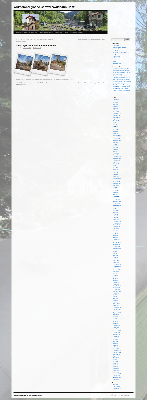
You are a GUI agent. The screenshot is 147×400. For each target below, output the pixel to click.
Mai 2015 (115, 341)
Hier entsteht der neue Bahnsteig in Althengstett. (92, 39)
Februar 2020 (116, 239)
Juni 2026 (115, 103)
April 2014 (115, 365)
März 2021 (115, 216)
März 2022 (115, 194)
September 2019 (117, 248)
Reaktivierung (38, 79)
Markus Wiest (37, 48)
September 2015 (117, 334)
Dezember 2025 (117, 113)
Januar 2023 (116, 176)
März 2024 (115, 151)
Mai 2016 (115, 320)
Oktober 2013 (116, 375)
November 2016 (117, 309)
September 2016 (117, 313)
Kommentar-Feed (117, 388)
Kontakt (66, 32)
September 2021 (117, 205)
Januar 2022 (116, 198)
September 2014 (117, 356)
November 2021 (117, 201)
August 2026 (116, 99)
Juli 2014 (115, 359)
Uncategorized (116, 59)
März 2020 (115, 237)
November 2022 (117, 180)
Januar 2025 (116, 133)
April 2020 (115, 235)
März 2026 (115, 108)
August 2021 (116, 207)
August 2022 (116, 185)
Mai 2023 (115, 169)
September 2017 (117, 291)
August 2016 (116, 314)
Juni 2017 (115, 296)
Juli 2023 (115, 165)
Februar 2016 (116, 325)
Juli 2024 (115, 144)
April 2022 (115, 192)
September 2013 (117, 377)
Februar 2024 (116, 153)
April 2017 (115, 300)
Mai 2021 (115, 212)
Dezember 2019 (117, 243)
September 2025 (117, 119)
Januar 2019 (116, 262)
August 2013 (116, 379)
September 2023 (117, 162)
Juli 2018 (115, 273)
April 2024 (115, 149)
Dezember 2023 (117, 156)
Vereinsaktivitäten (117, 63)
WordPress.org (116, 390)
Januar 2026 (116, 111)
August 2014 (116, 357)
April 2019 (115, 257)
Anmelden (115, 384)
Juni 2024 (115, 146)
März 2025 (115, 129)
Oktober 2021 (116, 203)
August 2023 (116, 164)
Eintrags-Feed (116, 386)
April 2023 (115, 171)
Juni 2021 (115, 210)
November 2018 (117, 266)
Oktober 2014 (116, 354)
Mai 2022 (115, 190)
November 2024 (117, 137)
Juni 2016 (115, 318)
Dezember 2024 (117, 135)
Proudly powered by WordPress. (121, 395)
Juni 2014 (115, 361)
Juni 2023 (115, 167)
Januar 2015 (116, 348)
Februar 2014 (116, 368)
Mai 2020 (115, 234)
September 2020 (117, 226)
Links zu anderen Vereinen (119, 47)
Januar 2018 (116, 284)
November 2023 (117, 158)
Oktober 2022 (116, 181)
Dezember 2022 (117, 178)
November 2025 (117, 115)
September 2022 (117, 183)
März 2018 (115, 280)
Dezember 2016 (117, 307)
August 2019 (116, 250)
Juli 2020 (115, 230)
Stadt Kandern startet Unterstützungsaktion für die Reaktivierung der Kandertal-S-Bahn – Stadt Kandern (122, 86)
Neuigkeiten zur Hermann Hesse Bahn (27, 32)
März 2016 (115, 323)
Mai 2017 (115, 298)
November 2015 (117, 330)
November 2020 (117, 223)
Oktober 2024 (116, 138)
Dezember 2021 (117, 199)
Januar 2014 (116, 370)
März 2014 (115, 366)
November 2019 (117, 244)
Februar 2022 (116, 196)
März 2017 (115, 302)
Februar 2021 (116, 217)
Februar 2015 (116, 347)
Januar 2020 (116, 241)
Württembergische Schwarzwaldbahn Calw (44, 7)
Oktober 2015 (116, 332)
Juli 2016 (115, 316)
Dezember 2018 (117, 264)
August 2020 (116, 228)
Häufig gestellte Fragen (46, 32)
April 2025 (115, 128)
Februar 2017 (116, 304)
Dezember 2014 (117, 350)
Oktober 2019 (116, 246)
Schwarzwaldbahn (117, 58)
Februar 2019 (116, 260)
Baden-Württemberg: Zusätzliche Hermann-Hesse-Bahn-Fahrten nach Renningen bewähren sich (122, 92)
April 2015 (115, 343)
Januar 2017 (116, 305)
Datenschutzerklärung (76, 32)
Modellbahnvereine (119, 50)
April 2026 (115, 106)
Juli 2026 (115, 101)
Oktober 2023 (116, 160)
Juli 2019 (115, 252)
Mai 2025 (115, 126)
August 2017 (116, 293)
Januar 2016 (116, 327)
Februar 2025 (116, 131)
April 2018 (115, 278)
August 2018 (116, 271)
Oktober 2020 (116, 225)
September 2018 (117, 269)
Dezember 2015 (117, 329)
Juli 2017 (115, 295)
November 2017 (117, 287)
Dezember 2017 (117, 286)
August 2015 (116, 336)
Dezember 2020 (117, 221)
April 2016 (115, 322)
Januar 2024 (116, 155)
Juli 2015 (115, 338)
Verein (114, 61)
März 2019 (115, 259)
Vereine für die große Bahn (121, 52)
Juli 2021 (115, 208)
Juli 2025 (115, 122)
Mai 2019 (115, 255)
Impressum (58, 32)
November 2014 (117, 352)
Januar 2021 (116, 219)
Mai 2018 (115, 277)
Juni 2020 (115, 232)
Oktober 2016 (116, 311)
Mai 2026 (115, 104)
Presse (32, 79)
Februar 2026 (116, 110)
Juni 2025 (115, 124)
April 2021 (115, 214)
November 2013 (117, 374)
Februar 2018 (116, 282)
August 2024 (116, 142)
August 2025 (116, 120)
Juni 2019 (115, 253)
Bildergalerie (116, 45)
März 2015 (115, 345)
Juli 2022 (115, 187)
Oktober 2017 (116, 289)
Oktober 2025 (116, 117)
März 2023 (115, 173)
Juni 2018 (115, 275)
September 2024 (117, 140)
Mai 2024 (115, 147)
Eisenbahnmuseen (119, 49)
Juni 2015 (115, 339)
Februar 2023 (116, 174)
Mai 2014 (115, 363)
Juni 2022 (115, 189)
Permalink (70, 79)
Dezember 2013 (117, 372)
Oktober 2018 (116, 268)
